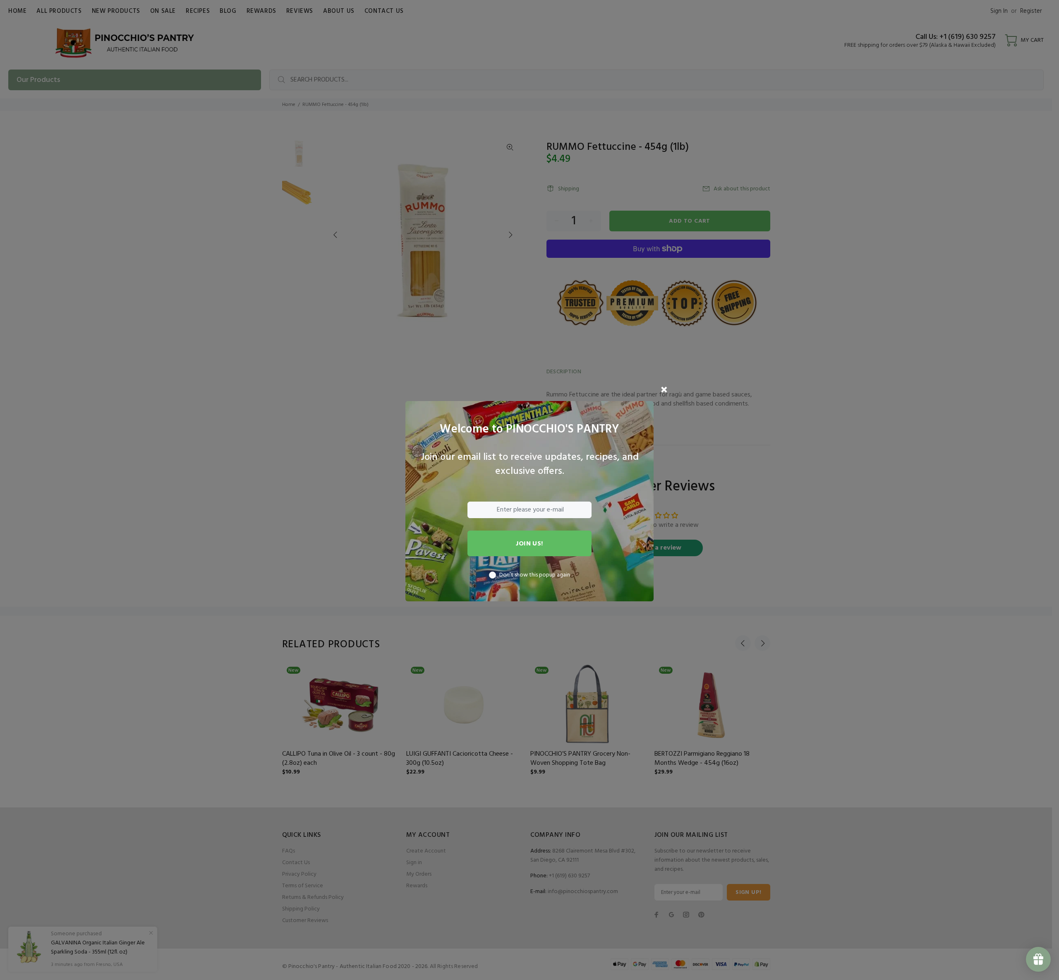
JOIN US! (529, 543)
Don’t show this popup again (534, 575)
